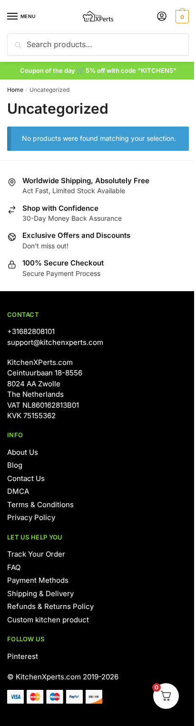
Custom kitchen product (48, 619)
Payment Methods (38, 580)
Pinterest (22, 656)
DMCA (18, 491)
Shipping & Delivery (40, 593)
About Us (22, 452)
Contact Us (26, 478)
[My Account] (161, 16)
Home (15, 89)
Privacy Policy (31, 517)
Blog (14, 465)
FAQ (13, 567)
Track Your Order (36, 554)
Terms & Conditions (40, 504)
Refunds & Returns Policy (50, 606)
